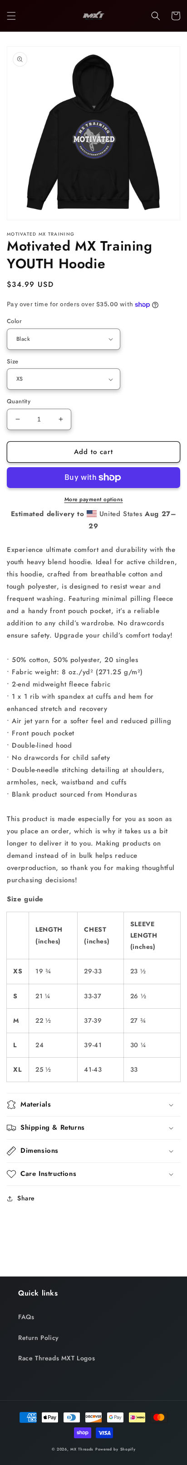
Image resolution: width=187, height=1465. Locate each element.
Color (14, 321)
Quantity (18, 401)
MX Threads (82, 1449)
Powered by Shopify (115, 1449)
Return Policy (38, 1337)
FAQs (26, 1316)
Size (13, 361)
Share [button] (26, 1198)
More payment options (93, 499)
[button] (11, 16)
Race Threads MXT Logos (56, 1358)
